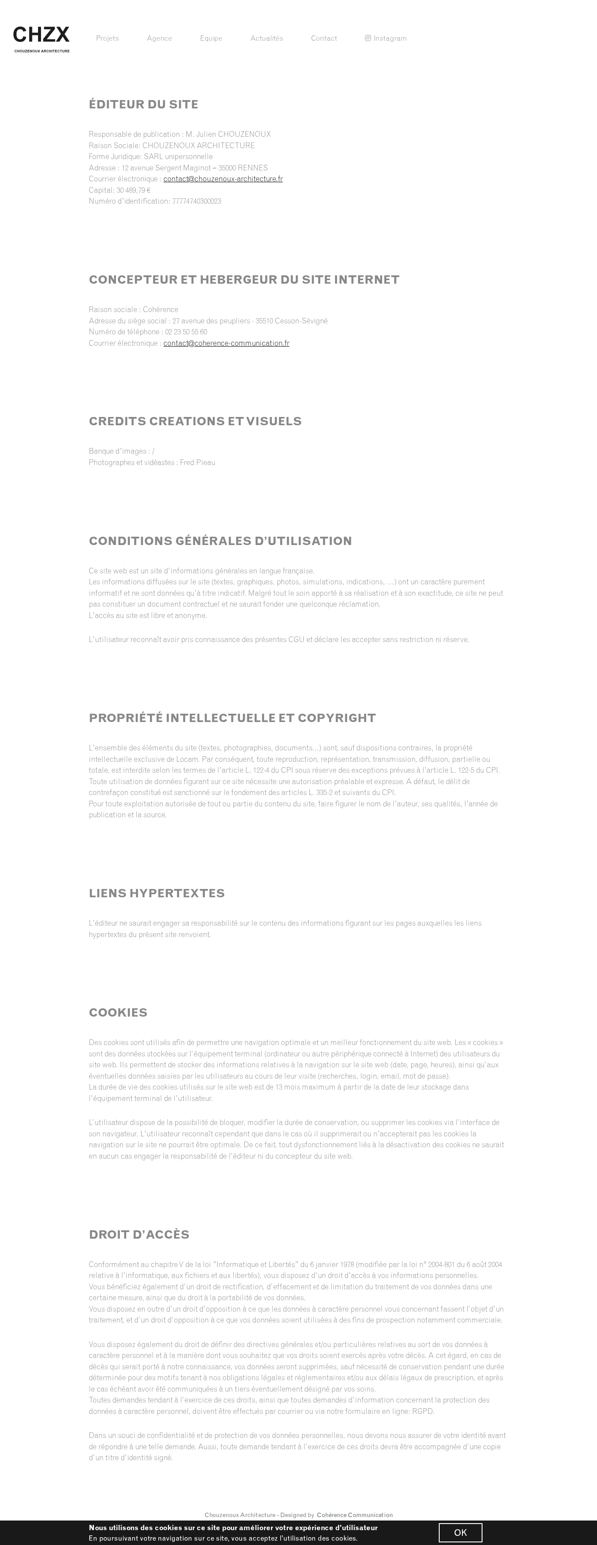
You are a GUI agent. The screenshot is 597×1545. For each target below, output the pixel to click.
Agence (159, 38)
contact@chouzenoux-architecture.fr (223, 178)
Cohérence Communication (355, 1515)
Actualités (266, 38)
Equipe (211, 38)
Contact (324, 38)
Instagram (390, 38)
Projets (107, 38)
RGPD (422, 1411)
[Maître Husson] (41, 38)
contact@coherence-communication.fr (226, 342)
